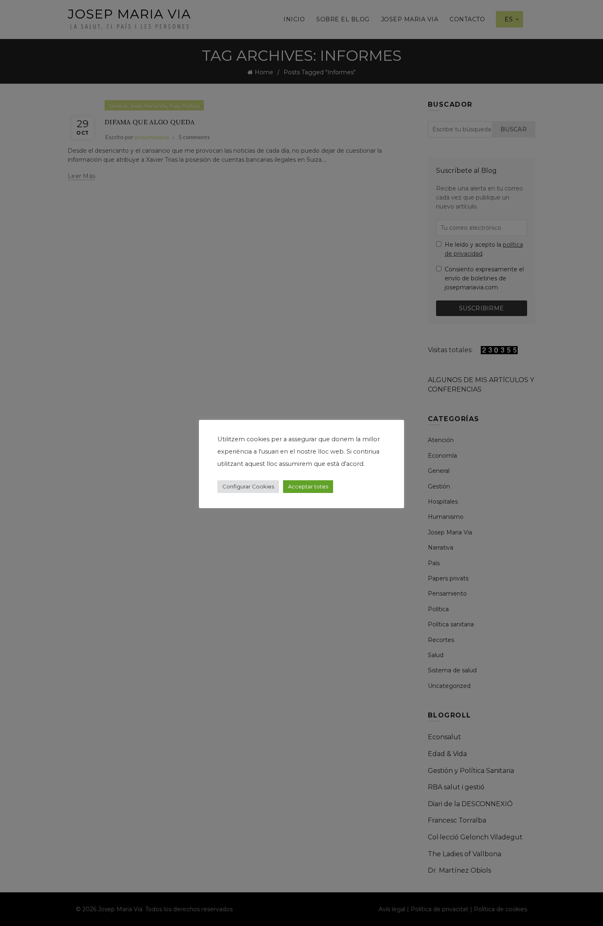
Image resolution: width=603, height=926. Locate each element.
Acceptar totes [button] (308, 486)
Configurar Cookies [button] (248, 486)
